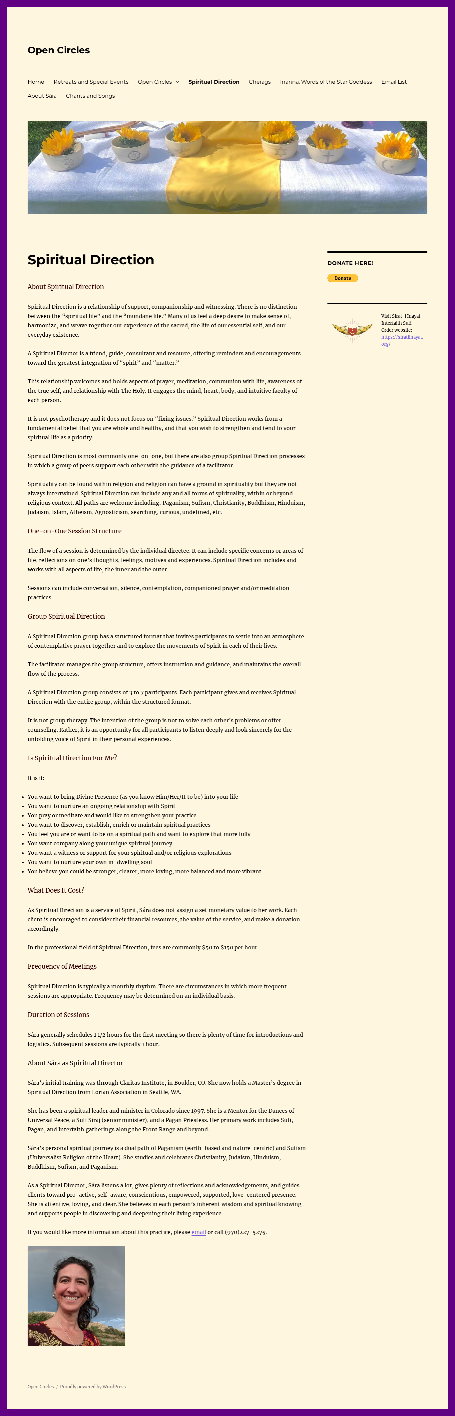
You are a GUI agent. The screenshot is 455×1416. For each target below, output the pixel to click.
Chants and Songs (90, 96)
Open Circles (59, 50)
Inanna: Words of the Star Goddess (326, 82)
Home (36, 82)
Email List (394, 82)
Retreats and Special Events (91, 82)
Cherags (260, 82)
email (199, 1232)
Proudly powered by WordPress (93, 1387)
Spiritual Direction (214, 82)
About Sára (42, 96)
